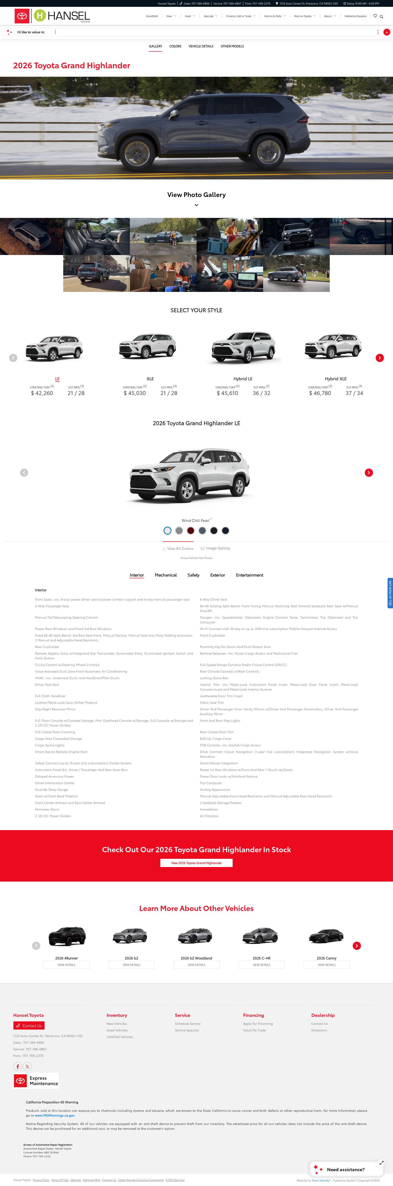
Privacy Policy (41, 1180)
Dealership (323, 1015)
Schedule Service (188, 1023)
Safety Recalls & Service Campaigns (141, 1180)
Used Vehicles (117, 1030)
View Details (66, 965)
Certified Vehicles (120, 1036)
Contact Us (32, 1025)
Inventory (117, 1015)
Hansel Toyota (22, 1180)
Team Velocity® (321, 1180)
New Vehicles (117, 1023)
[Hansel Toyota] (52, 15)
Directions (319, 1030)
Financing (253, 1015)
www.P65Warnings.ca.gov (55, 1115)
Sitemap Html (91, 1180)
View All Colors (179, 548)
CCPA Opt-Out (175, 1180)
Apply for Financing (258, 1023)
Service (182, 1015)
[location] (277, 3)
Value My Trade (254, 1030)
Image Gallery (217, 547)
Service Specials (187, 1030)
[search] (381, 16)
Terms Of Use (59, 1180)
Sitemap (75, 1180)
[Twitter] (27, 1066)
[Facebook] (17, 1066)
